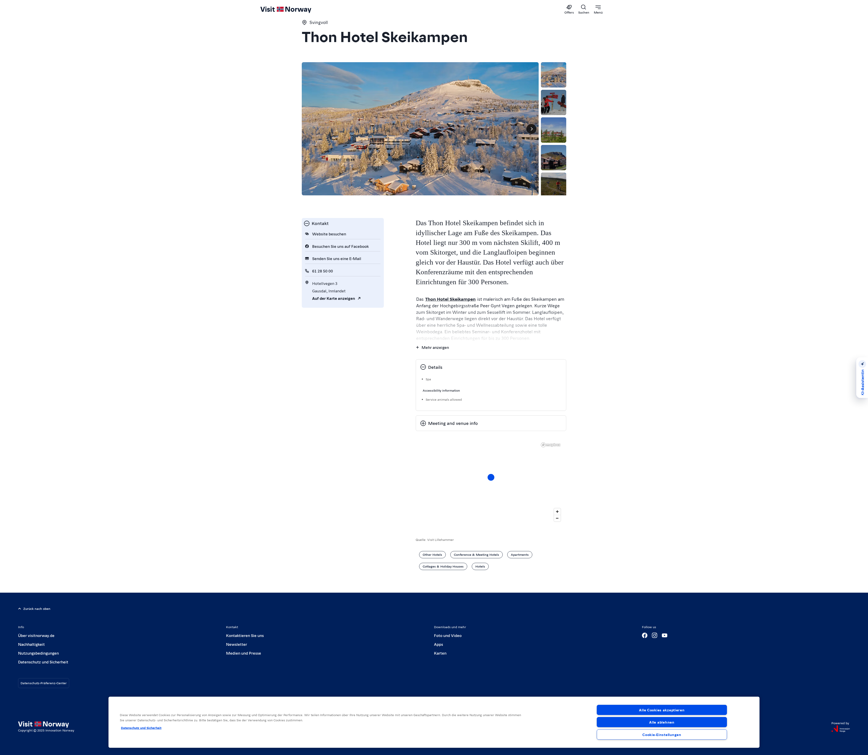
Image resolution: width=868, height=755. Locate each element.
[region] (491, 482)
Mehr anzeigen (435, 347)
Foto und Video (448, 635)
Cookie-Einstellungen (661, 734)
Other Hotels (432, 554)
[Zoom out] (557, 518)
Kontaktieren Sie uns (245, 635)
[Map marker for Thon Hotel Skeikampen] (491, 477)
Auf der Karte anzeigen (333, 298)
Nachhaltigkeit (31, 644)
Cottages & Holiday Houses (443, 566)
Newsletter (236, 644)
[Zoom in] (557, 511)
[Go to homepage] (293, 9)
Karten (440, 653)
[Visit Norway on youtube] (664, 635)
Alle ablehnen (661, 722)
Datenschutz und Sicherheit (43, 661)
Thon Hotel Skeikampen (450, 299)
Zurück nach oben (36, 608)
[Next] (531, 129)
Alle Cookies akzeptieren (661, 710)
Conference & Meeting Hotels (476, 554)
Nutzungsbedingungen (38, 653)
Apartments (520, 554)
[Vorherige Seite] (309, 129)
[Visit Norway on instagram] (654, 635)
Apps (438, 644)
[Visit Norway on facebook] (644, 635)
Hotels (480, 566)
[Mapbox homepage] (551, 444)
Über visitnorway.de (36, 635)
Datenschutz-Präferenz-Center (44, 683)
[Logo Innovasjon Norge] (840, 728)
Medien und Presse (243, 653)
